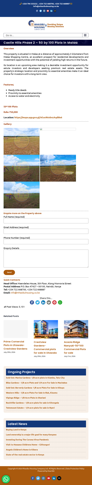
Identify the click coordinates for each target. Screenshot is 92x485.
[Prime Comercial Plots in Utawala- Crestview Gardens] (16, 329)
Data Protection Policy (75, 468)
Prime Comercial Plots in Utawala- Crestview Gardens (15, 345)
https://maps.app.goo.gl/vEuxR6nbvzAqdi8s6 (38, 117)
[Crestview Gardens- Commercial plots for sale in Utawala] (46, 329)
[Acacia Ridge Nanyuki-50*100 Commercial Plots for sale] (76, 329)
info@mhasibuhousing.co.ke (25, 292)
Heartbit (51, 471)
